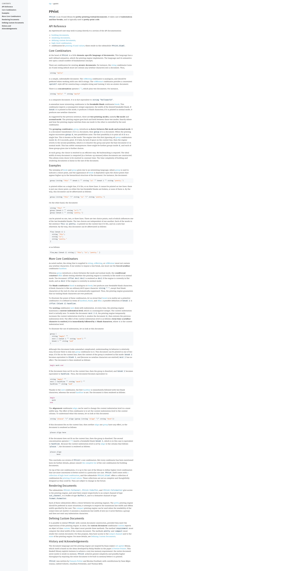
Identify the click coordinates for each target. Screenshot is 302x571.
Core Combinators (9, 10)
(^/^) (71, 441)
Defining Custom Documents (13, 23)
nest (72, 308)
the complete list (89, 463)
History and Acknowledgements (9, 27)
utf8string (87, 79)
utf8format (98, 81)
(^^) (80, 88)
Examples (5, 13)
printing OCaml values (74, 45)
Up (50, 4)
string (114, 65)
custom (121, 525)
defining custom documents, (64, 40)
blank (71, 285)
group (75, 129)
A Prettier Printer (119, 548)
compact (80, 508)
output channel (115, 534)
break (117, 104)
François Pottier (76, 561)
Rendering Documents (10, 20)
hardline (62, 268)
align (75, 408)
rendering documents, (61, 38)
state (51, 536)
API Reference (7, 7)
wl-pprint (120, 546)
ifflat (60, 275)
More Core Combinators (11, 16)
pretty (116, 503)
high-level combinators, (62, 43)
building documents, (60, 35)
